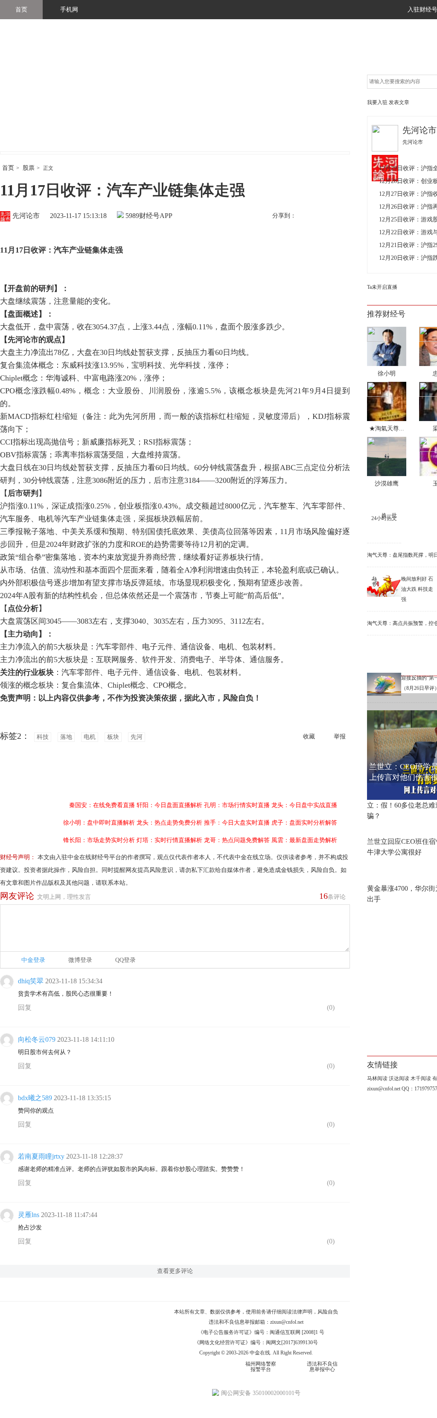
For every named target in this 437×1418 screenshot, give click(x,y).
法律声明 (302, 1312)
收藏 (309, 736)
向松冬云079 (36, 1039)
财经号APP (155, 215)
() (330, 1007)
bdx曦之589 (35, 1097)
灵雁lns (28, 1214)
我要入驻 (377, 102)
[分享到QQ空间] (342, 216)
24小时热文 (384, 518)
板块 (113, 737)
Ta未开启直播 (382, 287)
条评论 (332, 896)
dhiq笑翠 (31, 981)
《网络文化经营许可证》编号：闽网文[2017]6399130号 (256, 1342)
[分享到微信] (324, 216)
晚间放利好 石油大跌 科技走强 (417, 589)
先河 (137, 737)
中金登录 (33, 960)
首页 (21, 9)
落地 (66, 737)
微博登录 (80, 960)
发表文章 (399, 102)
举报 (340, 736)
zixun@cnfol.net (286, 1322)
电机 (90, 737)
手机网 (69, 9)
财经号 (23, 94)
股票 (29, 168)
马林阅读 (377, 1078)
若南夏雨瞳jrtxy (41, 1156)
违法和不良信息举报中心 (322, 1366)
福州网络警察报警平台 (260, 1366)
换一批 (389, 515)
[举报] (343, 1009)
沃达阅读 (399, 1078)
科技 (43, 737)
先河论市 (26, 215)
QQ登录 (125, 960)
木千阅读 (421, 1078)
